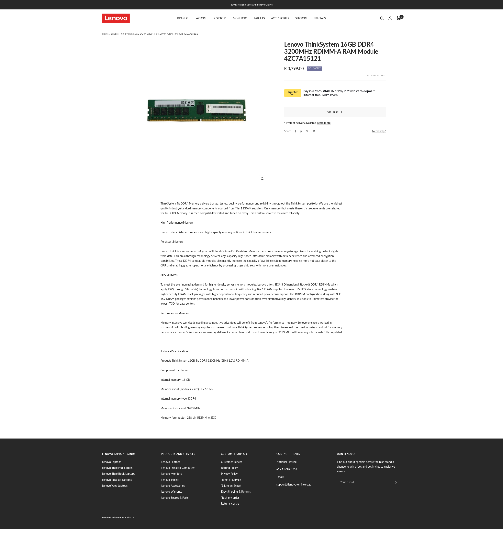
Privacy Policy (229, 473)
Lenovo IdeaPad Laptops (117, 479)
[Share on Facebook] (295, 131)
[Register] (395, 482)
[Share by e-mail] (313, 131)
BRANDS (182, 18)
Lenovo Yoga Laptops (115, 485)
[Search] (382, 18)
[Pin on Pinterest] (301, 131)
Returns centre (230, 503)
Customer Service (231, 461)
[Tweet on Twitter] (307, 131)
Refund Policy (229, 467)
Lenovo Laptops (111, 461)
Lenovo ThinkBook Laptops (118, 473)
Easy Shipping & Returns (236, 491)
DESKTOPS (220, 18)
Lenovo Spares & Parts (174, 497)
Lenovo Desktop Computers (178, 467)
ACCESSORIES (280, 18)
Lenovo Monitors (171, 473)
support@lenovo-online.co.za (293, 484)
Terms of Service (231, 479)
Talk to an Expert (231, 485)
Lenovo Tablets (170, 479)
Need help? (379, 131)
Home (105, 33)
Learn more (330, 95)
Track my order (230, 497)
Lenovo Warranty (171, 491)
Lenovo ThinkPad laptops (117, 467)
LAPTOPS (200, 18)
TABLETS (259, 18)
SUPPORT (301, 18)
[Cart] (399, 18)
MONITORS (240, 18)
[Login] (390, 18)
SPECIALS (320, 18)
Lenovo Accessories (173, 485)
